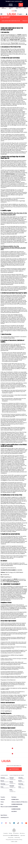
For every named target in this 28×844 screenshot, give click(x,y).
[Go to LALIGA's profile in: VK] (22, 823)
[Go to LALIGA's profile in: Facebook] (2, 823)
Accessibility (17, 835)
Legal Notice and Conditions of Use (11, 20)
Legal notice (22, 835)
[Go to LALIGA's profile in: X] (10, 823)
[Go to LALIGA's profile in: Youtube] (26, 823)
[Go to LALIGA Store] (14, 11)
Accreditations (16, 833)
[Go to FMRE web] (14, 830)
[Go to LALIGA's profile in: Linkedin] (14, 823)
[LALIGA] (11, 14)
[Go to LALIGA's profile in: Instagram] (6, 823)
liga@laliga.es (8, 711)
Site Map (10, 833)
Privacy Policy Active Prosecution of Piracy (14, 839)
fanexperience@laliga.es (13, 581)
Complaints (5, 833)
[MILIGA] (26, 14)
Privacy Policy (10, 837)
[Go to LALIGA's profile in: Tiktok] (18, 823)
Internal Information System (8, 835)
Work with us (22, 833)
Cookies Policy (17, 837)
